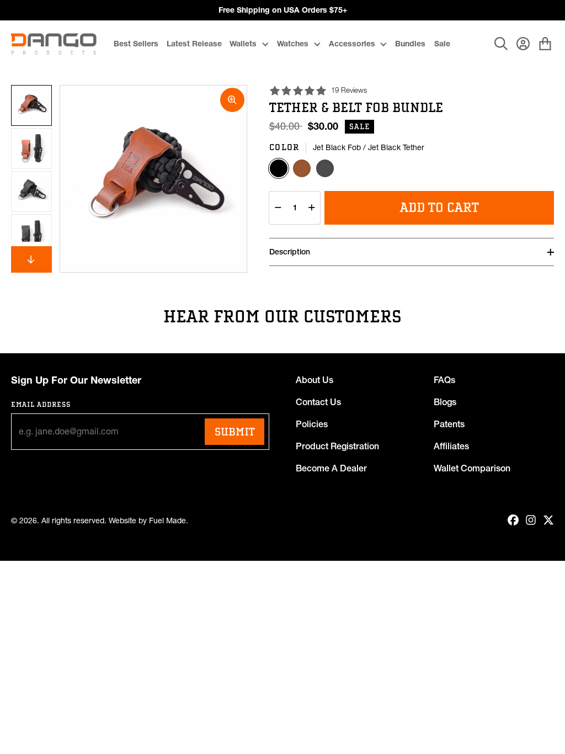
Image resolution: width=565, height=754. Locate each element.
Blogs (445, 401)
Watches (292, 44)
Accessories (352, 44)
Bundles (410, 44)
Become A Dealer (331, 468)
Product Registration (337, 446)
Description (289, 252)
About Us (314, 379)
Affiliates (451, 446)
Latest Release (194, 44)
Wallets (243, 44)
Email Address (41, 404)
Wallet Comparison (472, 468)
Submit (234, 432)
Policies (312, 423)
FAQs (444, 379)
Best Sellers (136, 44)
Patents (449, 423)
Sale (442, 44)
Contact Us (318, 401)
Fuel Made (167, 520)
